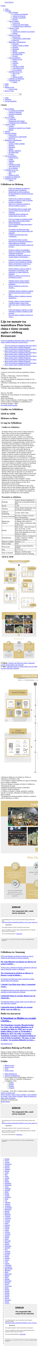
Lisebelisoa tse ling (14, 80)
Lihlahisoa (8, 11)
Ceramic (15, 30)
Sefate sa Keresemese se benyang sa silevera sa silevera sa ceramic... (20, 264)
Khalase (14, 33)
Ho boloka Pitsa (17, 54)
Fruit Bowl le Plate (18, 66)
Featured (7, 131)
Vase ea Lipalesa (14, 21)
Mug (13, 75)
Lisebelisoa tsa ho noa (15, 71)
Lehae (6, 9)
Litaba (7, 84)
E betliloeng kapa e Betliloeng (21, 26)
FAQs (6, 85)
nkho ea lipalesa (6, 1094)
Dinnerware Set (17, 59)
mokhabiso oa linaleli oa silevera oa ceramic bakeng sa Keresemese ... (19, 256)
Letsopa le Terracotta (18, 16)
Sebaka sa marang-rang (8, 1093)
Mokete (14, 51)
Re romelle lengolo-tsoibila (9, 405)
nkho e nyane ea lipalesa (18, 1094)
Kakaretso (15, 44)
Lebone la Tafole (14, 28)
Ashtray (14, 82)
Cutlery (14, 65)
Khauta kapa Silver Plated (20, 24)
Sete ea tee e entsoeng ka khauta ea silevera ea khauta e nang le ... (19, 204)
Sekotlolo (15, 63)
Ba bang (15, 19)
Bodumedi (15, 49)
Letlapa (14, 61)
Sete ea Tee (15, 73)
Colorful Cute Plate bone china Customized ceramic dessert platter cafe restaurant (18, 664)
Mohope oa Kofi (17, 77)
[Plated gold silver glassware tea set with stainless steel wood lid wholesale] (19, 969)
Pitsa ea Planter (13, 12)
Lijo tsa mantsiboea (14, 58)
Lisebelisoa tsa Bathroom (16, 78)
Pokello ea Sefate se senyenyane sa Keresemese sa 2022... (19, 276)
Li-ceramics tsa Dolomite (20, 14)
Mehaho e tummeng (18, 52)
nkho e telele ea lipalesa (15, 1096)
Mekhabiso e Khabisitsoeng (17, 42)
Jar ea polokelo (17, 70)
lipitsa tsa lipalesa (10, 1098)
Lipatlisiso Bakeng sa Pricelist (10, 1057)
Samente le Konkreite (19, 17)
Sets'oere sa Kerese (14, 35)
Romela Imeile (5, 1101)
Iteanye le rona (9, 91)
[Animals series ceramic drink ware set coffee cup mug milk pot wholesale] (19, 1003)
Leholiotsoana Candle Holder (21, 38)
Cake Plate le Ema (18, 68)
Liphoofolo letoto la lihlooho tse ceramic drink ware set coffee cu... (17, 1008)
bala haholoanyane (6, 1044)
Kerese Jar (15, 40)
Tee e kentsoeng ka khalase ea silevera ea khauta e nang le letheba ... (17, 974)
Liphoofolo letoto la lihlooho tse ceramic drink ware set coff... (18, 215)
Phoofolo (15, 47)
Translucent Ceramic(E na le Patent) (23, 31)
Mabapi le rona (9, 87)
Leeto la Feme (13, 89)
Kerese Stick (16, 37)
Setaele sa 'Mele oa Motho (20, 45)
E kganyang (16, 23)
